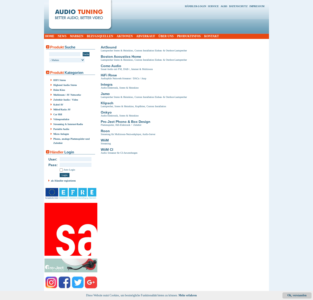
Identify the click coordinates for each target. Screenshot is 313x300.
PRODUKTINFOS (189, 36)
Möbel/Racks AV (62, 109)
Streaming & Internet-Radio (68, 124)
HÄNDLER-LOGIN (195, 6)
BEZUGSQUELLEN (100, 36)
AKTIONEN (125, 36)
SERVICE (213, 6)
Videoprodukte (61, 119)
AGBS (224, 6)
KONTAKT (211, 36)
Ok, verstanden (297, 295)
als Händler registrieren (63, 180)
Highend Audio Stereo (65, 85)
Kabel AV (58, 104)
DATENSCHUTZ (238, 6)
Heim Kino (59, 90)
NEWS (62, 36)
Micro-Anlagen (61, 134)
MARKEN (76, 36)
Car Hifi (57, 114)
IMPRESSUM (256, 6)
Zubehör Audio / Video (65, 99)
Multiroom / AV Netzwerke (67, 94)
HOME (49, 36)
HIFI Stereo (59, 80)
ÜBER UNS (166, 36)
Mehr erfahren (188, 295)
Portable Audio (61, 129)
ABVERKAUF (145, 36)
